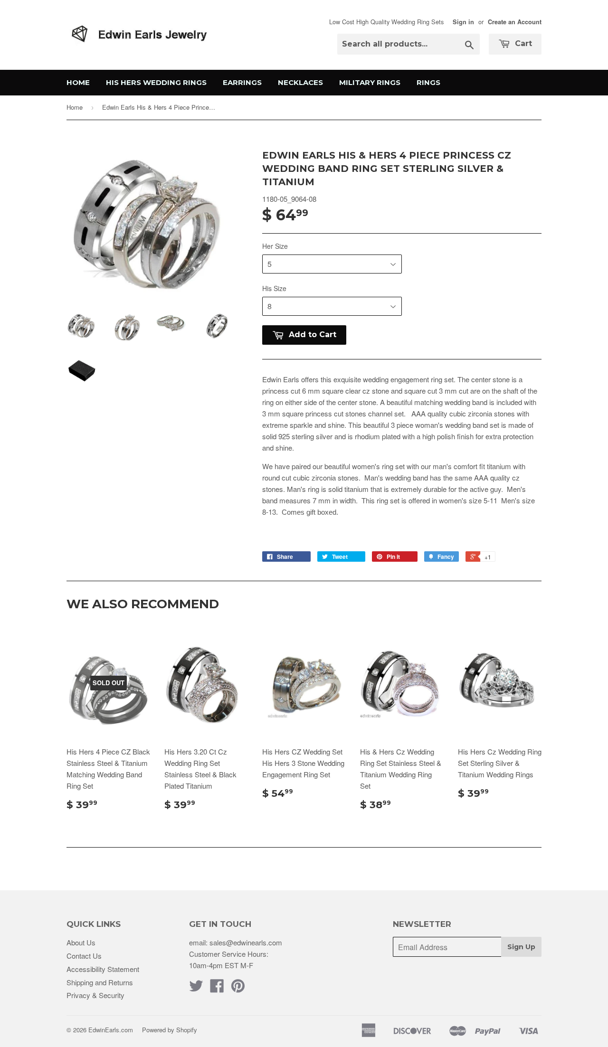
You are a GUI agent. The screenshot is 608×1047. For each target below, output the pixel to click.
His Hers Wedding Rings (156, 82)
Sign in (463, 22)
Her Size (275, 246)
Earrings (242, 82)
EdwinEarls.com (110, 1029)
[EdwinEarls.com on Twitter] (196, 988)
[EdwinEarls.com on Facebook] (217, 988)
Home (78, 82)
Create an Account (515, 22)
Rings (428, 82)
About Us (80, 942)
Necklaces (300, 82)
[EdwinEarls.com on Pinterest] (238, 988)
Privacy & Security (95, 995)
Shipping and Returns (99, 982)
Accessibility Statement (102, 969)
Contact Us (84, 956)
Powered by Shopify (169, 1029)
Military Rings (369, 82)
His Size (274, 288)
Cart (522, 43)
